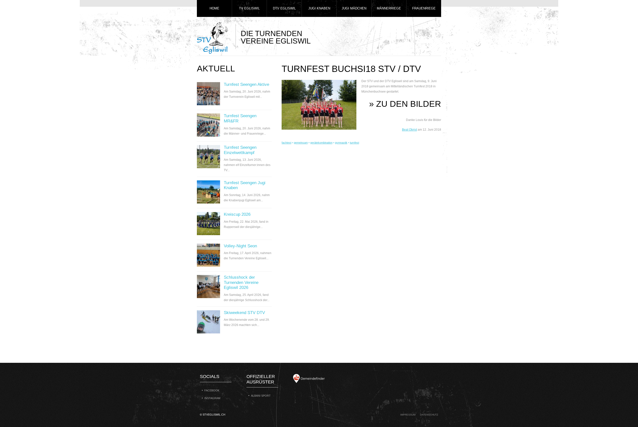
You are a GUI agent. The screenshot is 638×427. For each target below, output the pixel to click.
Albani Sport (261, 395)
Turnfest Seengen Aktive (246, 84)
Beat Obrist (409, 129)
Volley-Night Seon (240, 246)
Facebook (211, 390)
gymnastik (341, 142)
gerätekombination (321, 142)
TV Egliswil (249, 8)
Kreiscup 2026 (237, 214)
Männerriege (389, 8)
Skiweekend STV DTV (244, 312)
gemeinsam (301, 142)
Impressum (407, 414)
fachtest (286, 142)
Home (214, 8)
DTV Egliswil (284, 8)
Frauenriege (424, 8)
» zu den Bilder (405, 103)
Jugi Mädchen (354, 8)
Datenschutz (429, 414)
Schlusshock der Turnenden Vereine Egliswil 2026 (241, 282)
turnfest (354, 142)
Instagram (212, 398)
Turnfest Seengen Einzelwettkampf (240, 150)
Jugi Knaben (319, 8)
